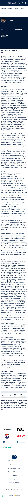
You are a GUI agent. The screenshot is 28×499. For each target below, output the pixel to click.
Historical (15, 50)
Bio (2, 50)
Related (7, 50)
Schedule (9, 8)
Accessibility (14, 485)
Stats (22, 8)
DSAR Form (14, 475)
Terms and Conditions (14, 472)
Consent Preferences (14, 468)
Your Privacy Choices (14, 479)
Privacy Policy (14, 464)
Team (16, 8)
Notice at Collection (14, 482)
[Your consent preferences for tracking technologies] (2, 496)
